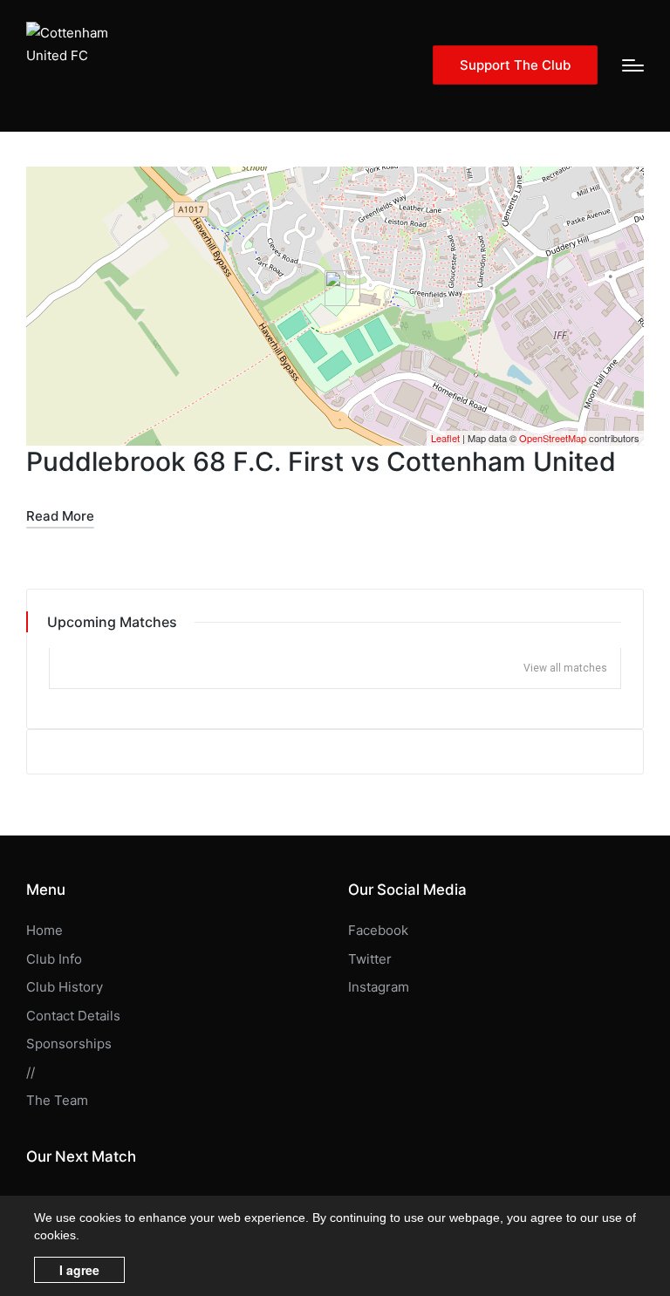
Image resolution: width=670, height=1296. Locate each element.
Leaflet (445, 438)
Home (44, 930)
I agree (79, 1270)
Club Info (54, 959)
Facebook (378, 930)
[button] (515, 65)
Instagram (378, 987)
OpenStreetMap (552, 438)
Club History (64, 987)
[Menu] (633, 65)
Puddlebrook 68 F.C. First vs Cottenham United (321, 461)
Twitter (370, 959)
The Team (57, 1100)
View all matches (565, 668)
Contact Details (73, 1015)
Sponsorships (69, 1043)
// (30, 1072)
